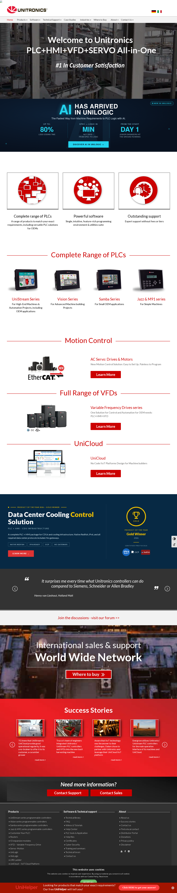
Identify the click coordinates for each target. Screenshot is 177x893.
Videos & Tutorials (74, 825)
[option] (91, 587)
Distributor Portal (129, 833)
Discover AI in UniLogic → (88, 144)
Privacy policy (127, 840)
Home (10, 19)
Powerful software (88, 216)
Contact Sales (111, 793)
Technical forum (73, 852)
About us (125, 817)
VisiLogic (14, 856)
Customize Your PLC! (20, 833)
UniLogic (14, 852)
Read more (103, 876)
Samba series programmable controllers (29, 825)
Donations (126, 836)
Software (34, 19)
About (114, 19)
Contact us (71, 856)
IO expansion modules (20, 840)
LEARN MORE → (20, 553)
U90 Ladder (16, 860)
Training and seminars (75, 848)
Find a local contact (130, 829)
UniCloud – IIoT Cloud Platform (24, 863)
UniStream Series (26, 299)
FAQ (68, 821)
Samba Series (109, 299)
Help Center (71, 829)
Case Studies (70, 19)
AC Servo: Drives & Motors (112, 359)
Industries (84, 19)
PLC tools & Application (77, 833)
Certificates (71, 840)
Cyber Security (73, 844)
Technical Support (51, 19)
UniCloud (98, 458)
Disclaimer (126, 844)
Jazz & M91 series (151, 299)
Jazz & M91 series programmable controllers (31, 829)
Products (21, 19)
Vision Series (67, 299)
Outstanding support (144, 216)
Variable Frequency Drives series (116, 407)
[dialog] (88, 879)
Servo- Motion (17, 848)
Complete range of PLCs (33, 216)
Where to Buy (100, 19)
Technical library (73, 817)
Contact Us (126, 19)
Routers (14, 836)
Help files (70, 836)
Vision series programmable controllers (28, 821)
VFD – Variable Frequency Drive (25, 844)
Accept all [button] (88, 882)
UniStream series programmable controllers (30, 817)
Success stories (128, 821)
